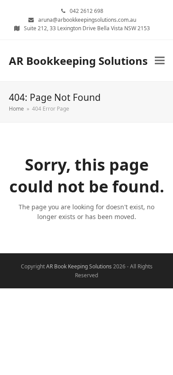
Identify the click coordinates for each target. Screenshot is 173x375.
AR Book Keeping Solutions (79, 266)
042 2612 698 (86, 11)
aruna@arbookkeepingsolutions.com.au (87, 20)
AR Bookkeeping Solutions (78, 60)
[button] (160, 60)
